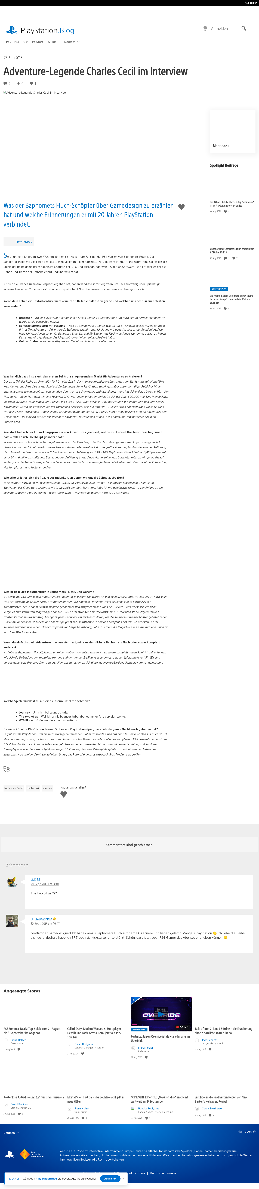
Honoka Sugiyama (148, 1108)
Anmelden (219, 28)
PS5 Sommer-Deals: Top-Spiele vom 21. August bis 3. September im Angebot (32, 1031)
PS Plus (51, 42)
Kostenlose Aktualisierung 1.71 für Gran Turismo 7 (34, 1097)
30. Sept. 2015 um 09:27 (45, 923)
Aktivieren (110, 1178)
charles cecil (33, 788)
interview (47, 788)
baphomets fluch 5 (13, 788)
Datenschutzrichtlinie (131, 1173)
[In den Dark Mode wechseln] (205, 28)
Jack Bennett (210, 1039)
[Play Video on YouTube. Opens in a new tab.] (182, 1027)
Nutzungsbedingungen (97, 1173)
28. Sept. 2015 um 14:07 (45, 884)
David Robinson (20, 1104)
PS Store (38, 42)
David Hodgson (84, 1044)
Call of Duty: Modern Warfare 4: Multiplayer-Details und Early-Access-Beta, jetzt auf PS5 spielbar (94, 1033)
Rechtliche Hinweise (163, 1173)
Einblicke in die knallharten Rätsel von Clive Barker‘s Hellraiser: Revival (221, 1099)
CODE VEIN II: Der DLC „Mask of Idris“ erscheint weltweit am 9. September (159, 1099)
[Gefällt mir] (225, 211)
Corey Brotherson (212, 1108)
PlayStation (48, 30)
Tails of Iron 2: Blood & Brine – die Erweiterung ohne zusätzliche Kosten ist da (223, 1031)
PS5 (8, 42)
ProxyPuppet (24, 241)
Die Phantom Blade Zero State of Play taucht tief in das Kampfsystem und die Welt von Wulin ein (231, 299)
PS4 (16, 42)
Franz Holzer (18, 1039)
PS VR (25, 42)
